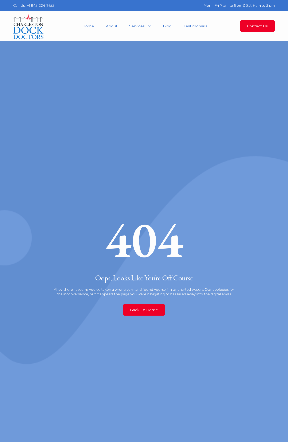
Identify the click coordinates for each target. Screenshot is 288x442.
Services (137, 26)
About (111, 26)
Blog (167, 26)
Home (88, 26)
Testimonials (195, 26)
